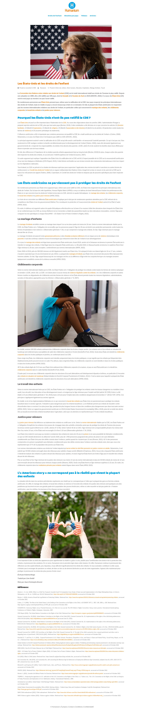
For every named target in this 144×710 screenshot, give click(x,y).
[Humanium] (72, 7)
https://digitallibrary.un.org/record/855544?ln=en (43, 618)
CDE (64, 122)
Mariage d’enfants (95, 88)
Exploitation (86, 88)
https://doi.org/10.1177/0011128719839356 (65, 594)
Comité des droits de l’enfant (39, 170)
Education (79, 88)
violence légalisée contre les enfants (82, 273)
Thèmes (84, 16)
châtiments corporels (115, 193)
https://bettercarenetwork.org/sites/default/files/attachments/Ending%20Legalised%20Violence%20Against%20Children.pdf (67, 645)
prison (86, 434)
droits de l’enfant (97, 202)
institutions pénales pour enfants (49, 465)
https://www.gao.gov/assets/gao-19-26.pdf (29, 689)
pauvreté (21, 239)
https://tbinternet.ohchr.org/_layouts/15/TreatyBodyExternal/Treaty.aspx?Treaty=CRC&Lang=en (63, 670)
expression (37, 128)
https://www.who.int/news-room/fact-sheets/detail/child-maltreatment (76, 692)
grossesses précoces (52, 236)
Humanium (43, 88)
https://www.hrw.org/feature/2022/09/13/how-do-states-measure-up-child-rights (84, 648)
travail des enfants (25, 196)
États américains (51, 199)
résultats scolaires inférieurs (74, 236)
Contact (71, 707)
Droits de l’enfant (55, 16)
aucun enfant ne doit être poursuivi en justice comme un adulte (88, 448)
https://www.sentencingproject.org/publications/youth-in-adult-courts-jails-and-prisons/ (95, 665)
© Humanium (55, 707)
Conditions (78, 707)
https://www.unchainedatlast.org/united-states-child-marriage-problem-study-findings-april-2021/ (91, 682)
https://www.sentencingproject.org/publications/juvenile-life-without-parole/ (82, 673)
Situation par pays (71, 16)
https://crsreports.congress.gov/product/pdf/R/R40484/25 (87, 613)
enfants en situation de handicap (32, 376)
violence (27, 130)
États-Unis (24, 122)
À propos (64, 707)
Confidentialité (89, 707)
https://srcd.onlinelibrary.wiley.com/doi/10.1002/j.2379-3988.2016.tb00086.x (51, 639)
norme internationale (89, 422)
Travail (103, 88)
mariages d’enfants (75, 254)
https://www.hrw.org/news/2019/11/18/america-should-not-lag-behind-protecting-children (93, 597)
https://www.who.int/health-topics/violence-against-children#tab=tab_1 (83, 695)
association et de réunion (75, 128)
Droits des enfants (61, 88)
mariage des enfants (98, 193)
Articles (93, 16)
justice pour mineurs (43, 196)
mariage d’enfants (26, 224)
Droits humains (71, 88)
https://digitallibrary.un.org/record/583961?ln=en (70, 634)
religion (54, 128)
